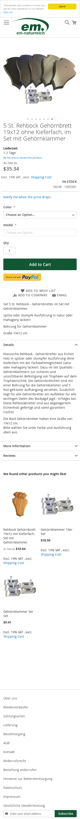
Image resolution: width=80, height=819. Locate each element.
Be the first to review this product (22, 157)
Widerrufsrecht (14, 761)
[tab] (40, 344)
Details (8, 345)
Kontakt (9, 752)
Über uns (10, 698)
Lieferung (10, 725)
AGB (6, 743)
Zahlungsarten (14, 716)
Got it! (62, 6)
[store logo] (30, 26)
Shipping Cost (41, 177)
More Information (16, 446)
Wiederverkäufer (15, 707)
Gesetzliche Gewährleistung (24, 805)
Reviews (9, 455)
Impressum (11, 796)
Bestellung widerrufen (20, 770)
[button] (28, 119)
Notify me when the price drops (27, 197)
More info (8, 12)
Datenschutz (12, 787)
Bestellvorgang (14, 734)
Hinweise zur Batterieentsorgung (27, 779)
